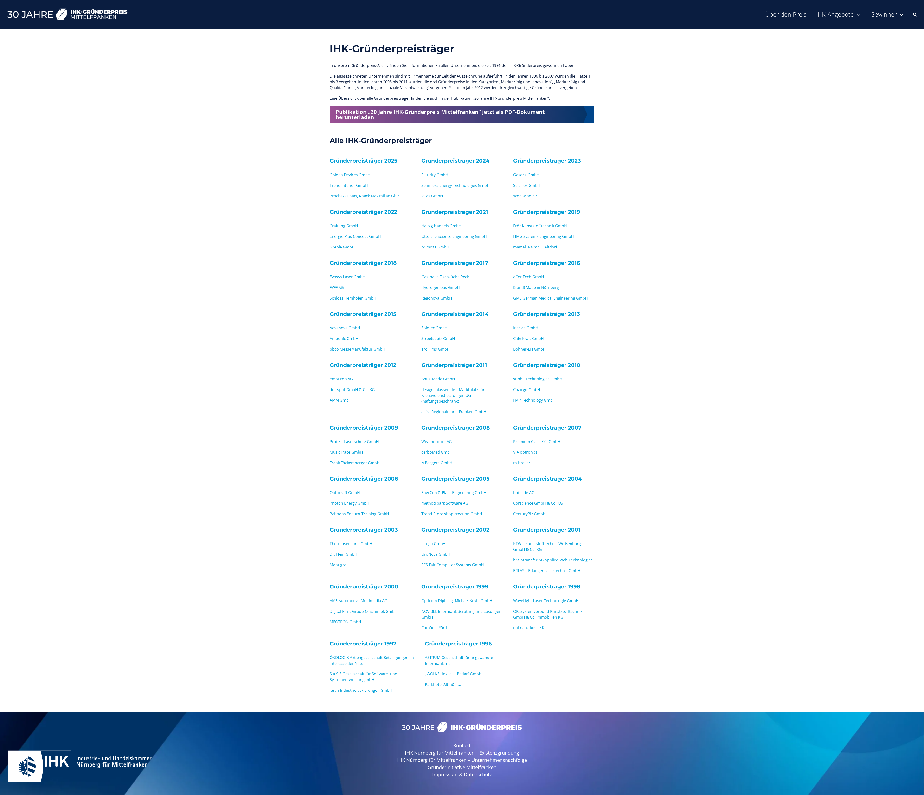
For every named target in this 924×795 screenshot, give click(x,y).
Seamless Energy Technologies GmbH (455, 185)
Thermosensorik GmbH (351, 543)
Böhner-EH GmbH (529, 349)
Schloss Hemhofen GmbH (353, 298)
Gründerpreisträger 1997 (363, 643)
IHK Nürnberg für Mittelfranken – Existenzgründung (462, 752)
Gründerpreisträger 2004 (547, 478)
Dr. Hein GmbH (343, 554)
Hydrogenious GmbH (440, 287)
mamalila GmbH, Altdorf (535, 247)
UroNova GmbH (435, 554)
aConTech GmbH (528, 277)
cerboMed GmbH (437, 452)
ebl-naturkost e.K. (529, 627)
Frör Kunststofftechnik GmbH (540, 225)
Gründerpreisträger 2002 (455, 529)
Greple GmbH (342, 247)
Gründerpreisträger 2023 (547, 160)
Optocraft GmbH (345, 492)
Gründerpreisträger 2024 (455, 160)
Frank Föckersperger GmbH (355, 462)
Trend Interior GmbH (349, 185)
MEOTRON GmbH (345, 622)
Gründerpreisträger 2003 (364, 529)
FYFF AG (337, 287)
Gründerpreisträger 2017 (454, 263)
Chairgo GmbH (526, 389)
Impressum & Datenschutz (462, 774)
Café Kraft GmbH (528, 338)
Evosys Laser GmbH (348, 277)
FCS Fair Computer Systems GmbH (452, 564)
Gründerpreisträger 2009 (364, 427)
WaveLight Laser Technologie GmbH (546, 600)
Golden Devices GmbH (350, 174)
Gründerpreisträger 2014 (454, 314)
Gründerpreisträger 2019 (546, 212)
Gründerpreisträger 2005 (455, 478)
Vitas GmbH (432, 196)
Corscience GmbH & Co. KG (538, 503)
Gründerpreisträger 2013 (546, 314)
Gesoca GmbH (526, 174)
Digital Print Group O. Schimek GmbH (364, 611)
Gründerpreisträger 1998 (546, 586)
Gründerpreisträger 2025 (363, 160)
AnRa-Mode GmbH (438, 379)
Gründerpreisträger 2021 (454, 212)
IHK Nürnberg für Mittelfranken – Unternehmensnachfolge (462, 760)
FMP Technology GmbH (534, 400)
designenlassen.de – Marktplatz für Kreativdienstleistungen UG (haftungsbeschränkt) (453, 395)
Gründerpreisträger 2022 (363, 212)
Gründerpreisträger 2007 (547, 427)
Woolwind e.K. (526, 196)
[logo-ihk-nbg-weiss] (79, 752)
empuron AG (341, 379)
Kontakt (462, 745)
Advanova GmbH (345, 328)
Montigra (338, 564)
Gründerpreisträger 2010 (546, 365)
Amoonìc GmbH (344, 338)
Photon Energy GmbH (349, 503)
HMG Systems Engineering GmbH (543, 236)
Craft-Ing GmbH (344, 225)
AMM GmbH (341, 400)
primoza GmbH (435, 247)
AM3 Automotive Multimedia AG (358, 600)
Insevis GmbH (525, 328)
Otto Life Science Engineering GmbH (454, 236)
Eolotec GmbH (434, 328)
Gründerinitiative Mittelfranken (462, 767)
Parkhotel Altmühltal (443, 684)
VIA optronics (525, 452)
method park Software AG (444, 503)
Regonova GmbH (436, 298)
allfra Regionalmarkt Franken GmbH (453, 411)
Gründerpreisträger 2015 (363, 314)
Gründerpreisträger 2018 (363, 263)
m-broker (521, 462)
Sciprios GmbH (526, 185)
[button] (915, 14)
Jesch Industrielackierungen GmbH (361, 690)
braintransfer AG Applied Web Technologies (553, 560)
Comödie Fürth (435, 627)
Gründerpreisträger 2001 (546, 529)
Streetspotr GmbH (438, 338)
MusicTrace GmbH (346, 452)
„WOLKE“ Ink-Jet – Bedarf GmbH (453, 674)
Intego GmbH (433, 543)
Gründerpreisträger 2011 (454, 365)
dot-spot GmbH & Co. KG (352, 389)
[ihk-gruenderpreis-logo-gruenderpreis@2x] (462, 724)
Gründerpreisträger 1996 (458, 643)
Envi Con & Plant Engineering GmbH (454, 492)
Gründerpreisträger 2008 (455, 427)
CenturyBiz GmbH (529, 513)
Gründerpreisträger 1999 (454, 586)
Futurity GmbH (434, 174)
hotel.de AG (523, 492)
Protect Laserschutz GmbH (354, 441)
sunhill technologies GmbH (537, 379)
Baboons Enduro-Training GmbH (359, 513)
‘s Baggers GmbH (436, 462)
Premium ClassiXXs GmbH (536, 441)
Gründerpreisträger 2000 (364, 586)
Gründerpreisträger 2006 (364, 478)
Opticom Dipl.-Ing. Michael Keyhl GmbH (456, 600)
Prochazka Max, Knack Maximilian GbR (364, 196)
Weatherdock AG (436, 441)
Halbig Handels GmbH (441, 225)
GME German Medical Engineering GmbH (550, 298)
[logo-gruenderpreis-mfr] (67, 10)
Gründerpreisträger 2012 (363, 365)
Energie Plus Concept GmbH (355, 236)
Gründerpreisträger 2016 (546, 263)
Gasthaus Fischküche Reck (445, 277)
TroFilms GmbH (435, 349)
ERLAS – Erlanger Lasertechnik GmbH (546, 570)
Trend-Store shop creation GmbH (451, 513)
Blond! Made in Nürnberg (536, 287)
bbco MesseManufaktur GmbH (357, 349)
